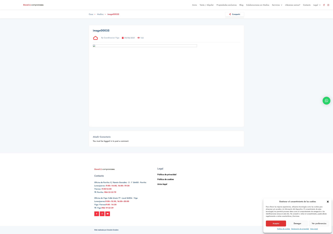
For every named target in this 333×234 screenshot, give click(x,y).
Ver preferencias (319, 223)
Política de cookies (283, 229)
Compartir (236, 14)
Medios (100, 14)
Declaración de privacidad (300, 229)
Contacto (306, 5)
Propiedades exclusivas (227, 5)
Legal (315, 5)
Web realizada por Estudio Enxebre (106, 230)
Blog (241, 5)
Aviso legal (162, 184)
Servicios (276, 5)
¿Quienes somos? (292, 5)
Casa (91, 14)
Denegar (297, 223)
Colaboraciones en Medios (257, 5)
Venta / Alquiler (207, 5)
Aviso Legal (314, 229)
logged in (108, 141)
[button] (327, 201)
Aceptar (276, 223)
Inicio (194, 5)
